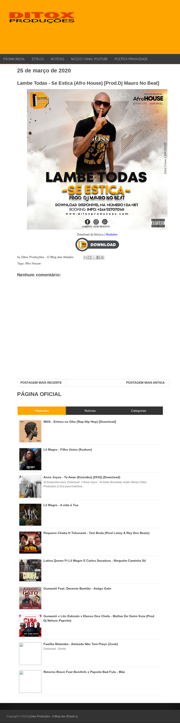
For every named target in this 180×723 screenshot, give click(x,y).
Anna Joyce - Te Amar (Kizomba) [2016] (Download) (81, 477)
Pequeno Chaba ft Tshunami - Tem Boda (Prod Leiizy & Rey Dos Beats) (96, 533)
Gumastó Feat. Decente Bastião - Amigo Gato (77, 588)
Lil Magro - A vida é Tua (60, 505)
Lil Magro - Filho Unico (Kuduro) (67, 449)
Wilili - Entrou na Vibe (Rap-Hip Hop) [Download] (79, 421)
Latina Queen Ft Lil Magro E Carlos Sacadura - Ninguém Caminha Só (94, 560)
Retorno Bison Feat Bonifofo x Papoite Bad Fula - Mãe (84, 672)
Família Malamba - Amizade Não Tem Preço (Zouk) (80, 644)
